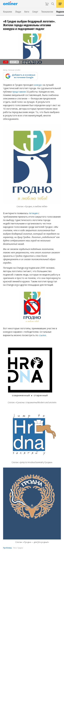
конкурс (38, 84)
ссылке (42, 335)
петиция (33, 213)
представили (19, 91)
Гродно (20, 548)
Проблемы (7, 548)
